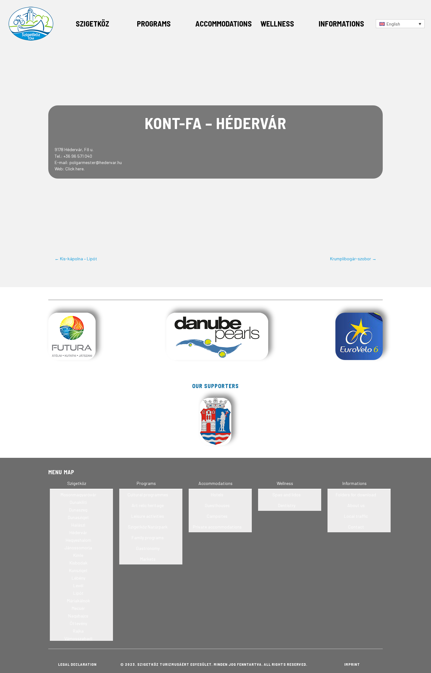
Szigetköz (92, 23)
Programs (154, 23)
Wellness (277, 23)
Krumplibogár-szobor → (353, 258)
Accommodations (223, 23)
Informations (341, 23)
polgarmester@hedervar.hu (95, 162)
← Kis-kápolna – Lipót (76, 258)
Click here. (75, 168)
